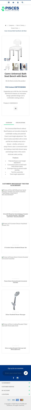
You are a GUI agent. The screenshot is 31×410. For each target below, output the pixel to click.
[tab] (9, 123)
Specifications (20, 122)
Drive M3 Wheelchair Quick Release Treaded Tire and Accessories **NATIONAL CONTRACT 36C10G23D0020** (15, 215)
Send (26, 373)
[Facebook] (13, 378)
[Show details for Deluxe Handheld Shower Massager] (15, 300)
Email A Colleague (15, 108)
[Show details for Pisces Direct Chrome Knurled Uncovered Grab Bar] (15, 266)
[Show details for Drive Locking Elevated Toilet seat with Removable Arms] (15, 333)
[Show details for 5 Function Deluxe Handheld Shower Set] (15, 233)
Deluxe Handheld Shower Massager (15, 314)
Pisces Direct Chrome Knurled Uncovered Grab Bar (15, 281)
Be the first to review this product (15, 81)
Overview (9, 122)
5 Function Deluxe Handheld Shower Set (15, 247)
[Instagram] (17, 378)
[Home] (6, 25)
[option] (8, 66)
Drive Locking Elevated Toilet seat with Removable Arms (15, 348)
